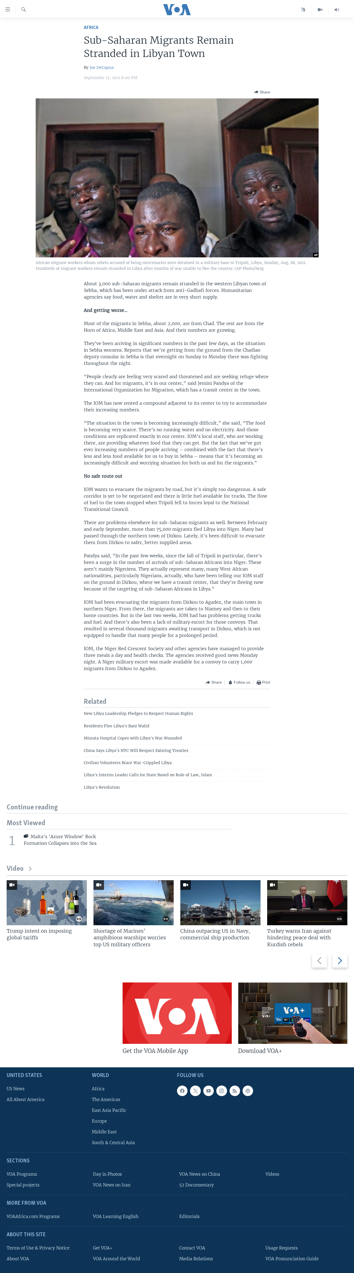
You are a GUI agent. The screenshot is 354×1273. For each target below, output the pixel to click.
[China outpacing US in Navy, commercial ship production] (220, 902)
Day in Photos (107, 1174)
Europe (99, 1121)
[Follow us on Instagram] (221, 1091)
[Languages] (303, 10)
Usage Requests (282, 1248)
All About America (26, 1099)
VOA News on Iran (112, 1185)
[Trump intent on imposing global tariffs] (47, 902)
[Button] (262, 92)
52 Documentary (196, 1185)
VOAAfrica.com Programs (33, 1216)
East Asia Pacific (109, 1110)
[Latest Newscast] (337, 10)
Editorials (189, 1216)
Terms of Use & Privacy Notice (38, 1248)
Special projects (23, 1185)
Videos (272, 1174)
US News (16, 1088)
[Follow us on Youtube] (208, 1091)
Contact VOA (192, 1248)
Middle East (104, 1132)
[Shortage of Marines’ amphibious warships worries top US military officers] (133, 902)
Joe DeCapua (102, 67)
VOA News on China (199, 1174)
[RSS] (235, 1091)
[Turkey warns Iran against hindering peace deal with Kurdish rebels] (307, 902)
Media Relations (196, 1258)
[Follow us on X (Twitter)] (195, 1091)
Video (15, 869)
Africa (91, 27)
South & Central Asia (113, 1142)
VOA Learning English (116, 1216)
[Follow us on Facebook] (182, 1091)
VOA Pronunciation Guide (292, 1258)
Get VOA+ (103, 1248)
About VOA (18, 1258)
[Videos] (320, 10)
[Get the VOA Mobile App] (177, 1013)
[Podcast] (248, 1091)
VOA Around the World (116, 1258)
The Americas (106, 1099)
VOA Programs (22, 1174)
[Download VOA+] (292, 1013)
